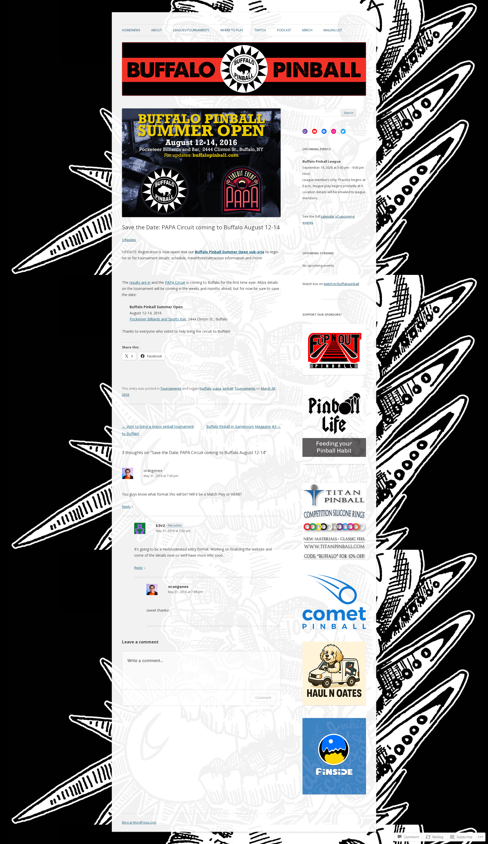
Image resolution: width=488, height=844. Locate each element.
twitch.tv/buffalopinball (341, 284)
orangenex (153, 470)
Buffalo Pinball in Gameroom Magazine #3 (243, 426)
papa (217, 388)
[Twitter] (343, 131)
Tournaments (170, 388)
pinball (228, 388)
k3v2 (160, 525)
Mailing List (333, 30)
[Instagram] (333, 131)
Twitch (260, 30)
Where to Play (231, 30)
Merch (307, 30)
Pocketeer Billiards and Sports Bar (158, 319)
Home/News (131, 30)
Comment (263, 697)
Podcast (284, 30)
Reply (126, 506)
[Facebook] (324, 131)
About (156, 30)
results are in (139, 282)
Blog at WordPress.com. (139, 822)
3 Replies (129, 239)
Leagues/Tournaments (191, 30)
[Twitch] (305, 131)
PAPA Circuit (175, 282)
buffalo (205, 388)
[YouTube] (314, 131)
